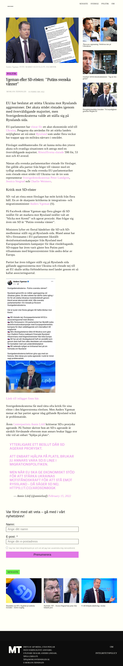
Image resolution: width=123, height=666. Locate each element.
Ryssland (41, 134)
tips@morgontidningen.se (36, 660)
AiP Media (36, 647)
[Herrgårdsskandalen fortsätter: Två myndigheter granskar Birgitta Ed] (100, 95)
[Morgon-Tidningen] (11, 6)
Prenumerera (42, 554)
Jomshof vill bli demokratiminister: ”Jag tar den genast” (99, 78)
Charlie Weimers (41, 181)
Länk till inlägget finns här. (22, 398)
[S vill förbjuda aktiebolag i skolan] (99, 590)
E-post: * (12, 536)
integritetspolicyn (27, 548)
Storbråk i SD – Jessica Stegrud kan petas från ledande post (60, 607)
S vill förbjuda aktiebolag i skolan (93, 606)
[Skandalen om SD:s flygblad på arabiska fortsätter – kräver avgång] (24, 590)
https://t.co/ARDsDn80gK (33, 488)
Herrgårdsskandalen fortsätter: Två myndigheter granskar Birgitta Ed (100, 110)
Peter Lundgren (60, 177)
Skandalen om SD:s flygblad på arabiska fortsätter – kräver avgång (20, 607)
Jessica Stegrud (15, 181)
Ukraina (11, 130)
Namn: (10, 524)
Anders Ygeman (40, 203)
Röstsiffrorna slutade (51, 152)
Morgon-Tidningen (16, 92)
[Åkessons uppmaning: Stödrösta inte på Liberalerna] (100, 29)
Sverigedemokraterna (36, 177)
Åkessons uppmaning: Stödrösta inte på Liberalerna (97, 45)
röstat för (36, 126)
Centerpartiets (21, 424)
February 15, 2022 (59, 496)
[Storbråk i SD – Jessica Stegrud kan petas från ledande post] (61, 590)
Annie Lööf (38, 424)
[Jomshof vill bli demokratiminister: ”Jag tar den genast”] (100, 62)
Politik (11, 73)
